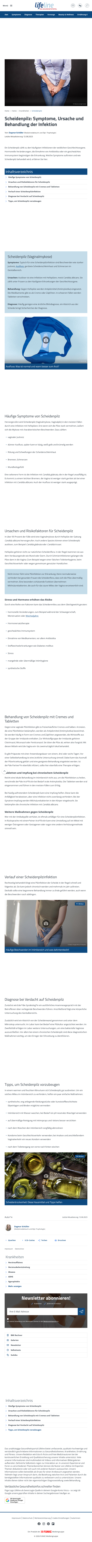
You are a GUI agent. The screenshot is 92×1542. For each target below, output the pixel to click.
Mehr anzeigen (15, 1286)
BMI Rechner (16, 1335)
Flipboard (53, 1524)
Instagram (44, 1524)
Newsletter (16, 1345)
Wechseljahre (32, 615)
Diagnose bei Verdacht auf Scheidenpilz (26, 196)
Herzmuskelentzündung (19, 1267)
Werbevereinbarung (49, 1321)
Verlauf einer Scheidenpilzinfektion (24, 191)
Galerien (15, 1340)
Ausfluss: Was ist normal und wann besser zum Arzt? (46, 343)
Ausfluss (20, 266)
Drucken (62, 1240)
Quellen (12, 1240)
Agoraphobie (14, 1281)
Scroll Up (4, 771)
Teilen (44, 1240)
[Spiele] (80, 5)
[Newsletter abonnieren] (81, 1311)
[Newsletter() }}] (73, 5)
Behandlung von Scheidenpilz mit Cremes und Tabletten (34, 186)
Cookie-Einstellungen (60, 1518)
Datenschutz (19, 1249)
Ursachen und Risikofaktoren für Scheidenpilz (29, 182)
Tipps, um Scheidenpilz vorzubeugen (24, 201)
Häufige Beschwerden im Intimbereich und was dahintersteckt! (46, 926)
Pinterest (48, 1524)
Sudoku (14, 1355)
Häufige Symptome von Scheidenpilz (24, 177)
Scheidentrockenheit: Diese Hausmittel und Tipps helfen (46, 1178)
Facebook (39, 1524)
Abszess (11, 1272)
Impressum (9, 1249)
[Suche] (87, 5)
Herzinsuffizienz (15, 1262)
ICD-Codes (30, 1240)
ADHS (10, 1276)
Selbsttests (16, 1350)
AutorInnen (75, 1518)
